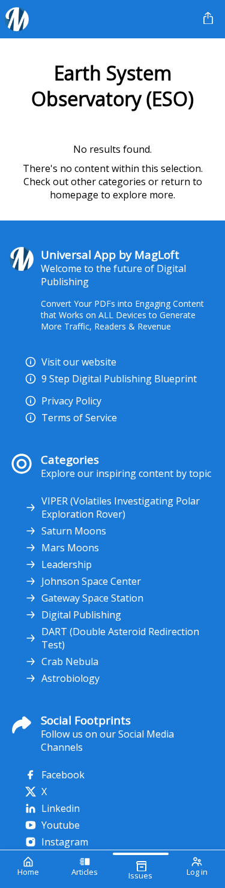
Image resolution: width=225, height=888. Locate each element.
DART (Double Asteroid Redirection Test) (120, 638)
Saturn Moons (73, 530)
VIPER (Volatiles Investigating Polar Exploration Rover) (120, 507)
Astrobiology (70, 678)
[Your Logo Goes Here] (99, 19)
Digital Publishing (81, 614)
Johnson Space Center (91, 581)
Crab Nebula (69, 661)
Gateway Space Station (92, 598)
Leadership (66, 564)
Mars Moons (70, 547)
